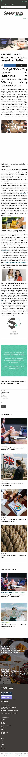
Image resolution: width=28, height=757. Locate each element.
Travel (3, 622)
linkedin (2, 746)
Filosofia (3, 719)
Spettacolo (3, 730)
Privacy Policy (17, 753)
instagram (3, 748)
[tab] (14, 720)
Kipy (2, 300)
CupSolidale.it (23, 193)
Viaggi (8, 622)
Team (2, 720)
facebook (2, 741)
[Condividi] (10, 65)
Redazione (14, 334)
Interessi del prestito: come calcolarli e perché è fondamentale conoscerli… (13, 520)
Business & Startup (6, 592)
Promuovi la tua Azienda (6, 725)
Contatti (2, 722)
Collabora (3, 723)
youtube (2, 742)
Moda (2, 729)
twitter (2, 744)
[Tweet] (21, 65)
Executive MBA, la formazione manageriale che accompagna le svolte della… (13, 449)
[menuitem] (14, 719)
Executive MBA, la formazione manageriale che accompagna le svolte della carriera (13, 596)
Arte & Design (3, 733)
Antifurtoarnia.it (4, 250)
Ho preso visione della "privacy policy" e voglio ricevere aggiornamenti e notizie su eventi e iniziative (12, 403)
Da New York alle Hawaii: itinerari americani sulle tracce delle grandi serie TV (14, 626)
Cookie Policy (23, 753)
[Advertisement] (14, 28)
